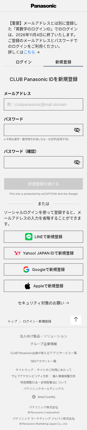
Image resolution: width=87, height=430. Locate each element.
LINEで (48, 236)
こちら (29, 52)
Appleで (48, 285)
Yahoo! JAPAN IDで (48, 253)
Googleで (48, 269)
